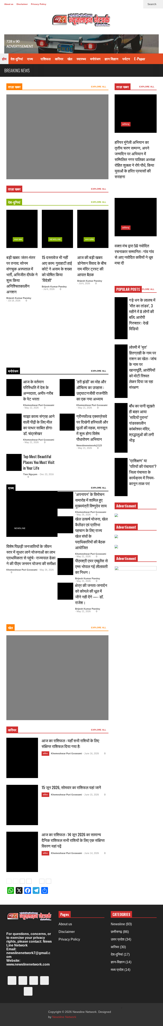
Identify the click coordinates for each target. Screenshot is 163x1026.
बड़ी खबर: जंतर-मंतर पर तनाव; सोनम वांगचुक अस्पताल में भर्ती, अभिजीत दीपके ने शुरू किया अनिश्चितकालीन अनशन (22, 274)
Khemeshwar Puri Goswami (38, 405)
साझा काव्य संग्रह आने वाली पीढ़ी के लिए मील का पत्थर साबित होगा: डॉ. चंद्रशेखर (39, 424)
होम (4, 58)
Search (152, 4)
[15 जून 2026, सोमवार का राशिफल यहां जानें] (22, 805)
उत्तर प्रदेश (89, 239)
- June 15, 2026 (91, 794)
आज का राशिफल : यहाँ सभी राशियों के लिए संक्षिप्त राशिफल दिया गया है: (70, 743)
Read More (14, 358)
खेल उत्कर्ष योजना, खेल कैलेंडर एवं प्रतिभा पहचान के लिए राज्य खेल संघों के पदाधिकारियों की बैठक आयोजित (91, 533)
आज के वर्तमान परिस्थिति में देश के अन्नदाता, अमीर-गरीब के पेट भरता (38, 390)
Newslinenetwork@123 (89, 445)
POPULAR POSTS (128, 289)
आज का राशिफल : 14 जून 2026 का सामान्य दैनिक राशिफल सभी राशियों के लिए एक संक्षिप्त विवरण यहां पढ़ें (73, 840)
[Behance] (124, 4)
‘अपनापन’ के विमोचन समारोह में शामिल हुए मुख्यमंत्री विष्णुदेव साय (91, 499)
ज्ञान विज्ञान (111, 58)
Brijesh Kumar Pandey (18, 298)
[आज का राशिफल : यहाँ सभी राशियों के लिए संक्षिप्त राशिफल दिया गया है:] (22, 758)
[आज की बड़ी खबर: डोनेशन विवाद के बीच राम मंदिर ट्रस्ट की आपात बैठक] (92, 229)
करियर (59, 58)
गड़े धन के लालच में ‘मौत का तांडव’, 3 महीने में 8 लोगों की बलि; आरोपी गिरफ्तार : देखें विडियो (142, 314)
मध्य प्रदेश (117, 969)
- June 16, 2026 (91, 753)
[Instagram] (117, 4)
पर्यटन (126, 58)
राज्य (30, 58)
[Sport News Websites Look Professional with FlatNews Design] (57, 677)
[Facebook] (104, 4)
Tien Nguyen (30, 474)
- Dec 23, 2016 (46, 474)
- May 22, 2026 (31, 407)
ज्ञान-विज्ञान (118, 962)
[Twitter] (97, 4)
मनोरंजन (95, 58)
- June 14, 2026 (91, 853)
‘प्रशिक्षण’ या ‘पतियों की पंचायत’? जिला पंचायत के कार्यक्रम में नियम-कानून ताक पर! (142, 472)
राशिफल (46, 58)
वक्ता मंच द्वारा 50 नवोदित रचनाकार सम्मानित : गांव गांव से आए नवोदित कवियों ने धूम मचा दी (134, 254)
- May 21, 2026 (84, 407)
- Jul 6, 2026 (48, 289)
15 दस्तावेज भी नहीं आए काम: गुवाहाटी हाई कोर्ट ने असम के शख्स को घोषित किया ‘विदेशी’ (57, 268)
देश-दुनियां (17, 58)
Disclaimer (22, 4)
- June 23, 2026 (37, 165)
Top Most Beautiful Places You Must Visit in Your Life (39, 462)
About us (8, 4)
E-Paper (139, 58)
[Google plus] (110, 4)
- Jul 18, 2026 (13, 300)
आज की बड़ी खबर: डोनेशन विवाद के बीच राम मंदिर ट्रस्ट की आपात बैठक (91, 265)
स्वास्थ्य (81, 58)
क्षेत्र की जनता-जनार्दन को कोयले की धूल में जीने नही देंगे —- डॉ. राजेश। (91, 593)
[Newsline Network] (81, 21)
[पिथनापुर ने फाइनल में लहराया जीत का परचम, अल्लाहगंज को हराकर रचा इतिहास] (57, 136)
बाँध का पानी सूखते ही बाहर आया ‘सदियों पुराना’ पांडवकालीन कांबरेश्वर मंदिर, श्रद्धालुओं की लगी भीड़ (142, 423)
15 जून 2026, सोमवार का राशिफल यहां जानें (71, 787)
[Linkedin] (137, 4)
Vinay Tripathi (20, 165)
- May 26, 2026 (46, 569)
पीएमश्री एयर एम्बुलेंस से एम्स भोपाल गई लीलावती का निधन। (91, 566)
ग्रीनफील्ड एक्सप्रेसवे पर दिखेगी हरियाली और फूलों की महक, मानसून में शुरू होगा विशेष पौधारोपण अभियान (92, 427)
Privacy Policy (38, 4)
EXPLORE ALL (99, 86)
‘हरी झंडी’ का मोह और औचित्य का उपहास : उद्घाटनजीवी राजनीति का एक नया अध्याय (92, 390)
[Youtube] (131, 4)
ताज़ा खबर (14, 86)
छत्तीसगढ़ (125, 124)
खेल (69, 58)
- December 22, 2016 (39, 706)
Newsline (19, 147)
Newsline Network (64, 1017)
